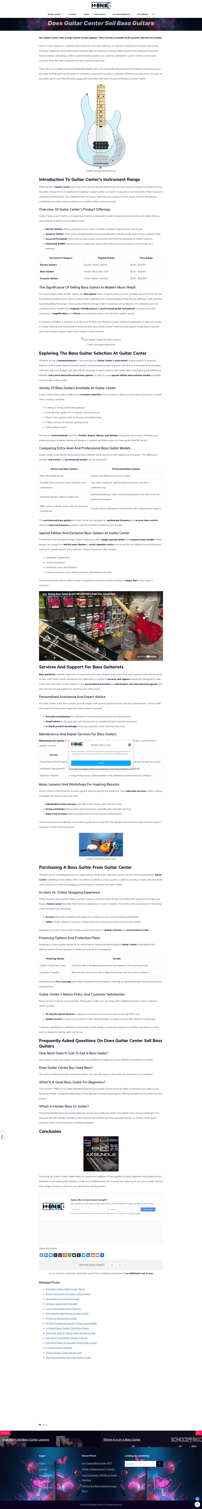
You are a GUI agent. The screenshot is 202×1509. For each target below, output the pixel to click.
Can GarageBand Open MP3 (97, 1463)
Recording (143, 14)
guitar (79, 78)
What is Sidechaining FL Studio (98, 1469)
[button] (129, 745)
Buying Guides (54, 14)
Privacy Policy (46, 1487)
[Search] (159, 1464)
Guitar (44, 1424)
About (42, 1463)
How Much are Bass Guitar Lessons (25, 1439)
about (73, 884)
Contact (43, 1469)
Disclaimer (44, 1481)
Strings (72, 14)
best (70, 721)
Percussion (99, 14)
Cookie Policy (46, 1475)
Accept (101, 763)
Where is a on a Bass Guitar (122, 1439)
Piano (86, 14)
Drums (49, 238)
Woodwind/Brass (121, 14)
